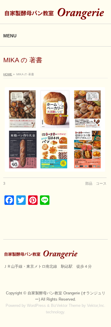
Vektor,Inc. (96, 305)
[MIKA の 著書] (55, 129)
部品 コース (96, 183)
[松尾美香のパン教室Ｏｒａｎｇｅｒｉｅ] (55, 14)
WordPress (36, 305)
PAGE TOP (103, 312)
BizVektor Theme (66, 305)
